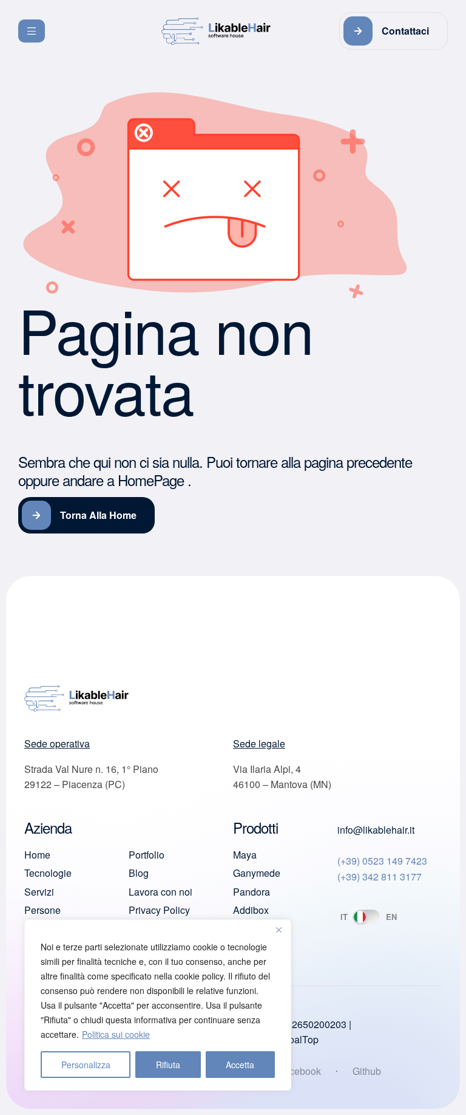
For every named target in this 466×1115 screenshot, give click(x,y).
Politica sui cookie (116, 1034)
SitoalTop (298, 1039)
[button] (393, 31)
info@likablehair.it (375, 830)
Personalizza (85, 1064)
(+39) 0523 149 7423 (382, 861)
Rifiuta (168, 1064)
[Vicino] (278, 929)
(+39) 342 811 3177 (379, 876)
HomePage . (154, 479)
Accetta (240, 1064)
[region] (157, 1005)
